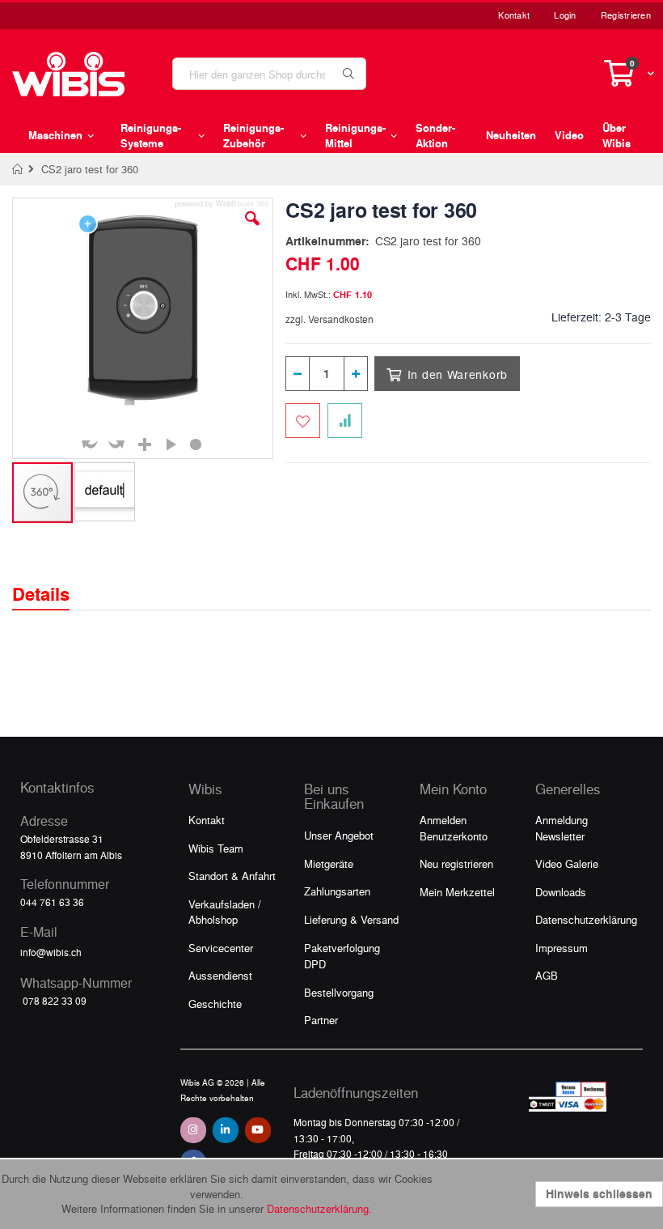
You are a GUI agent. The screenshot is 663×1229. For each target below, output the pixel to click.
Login (565, 15)
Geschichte (215, 1003)
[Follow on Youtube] (258, 1130)
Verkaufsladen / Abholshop (224, 912)
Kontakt (514, 15)
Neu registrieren (456, 863)
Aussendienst (220, 975)
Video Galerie (566, 863)
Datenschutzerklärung (586, 919)
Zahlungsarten (337, 891)
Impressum (561, 947)
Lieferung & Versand (351, 919)
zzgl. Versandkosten (329, 319)
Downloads (560, 891)
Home (18, 169)
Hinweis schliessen (599, 1193)
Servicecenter (220, 947)
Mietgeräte (328, 863)
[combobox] (269, 73)
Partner (321, 1019)
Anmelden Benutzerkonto (454, 828)
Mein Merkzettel (457, 891)
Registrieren (626, 15)
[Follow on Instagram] (193, 1130)
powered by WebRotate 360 (221, 204)
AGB (546, 975)
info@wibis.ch (51, 952)
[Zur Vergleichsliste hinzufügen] (344, 420)
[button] (252, 230)
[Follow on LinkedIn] (226, 1130)
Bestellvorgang (339, 992)
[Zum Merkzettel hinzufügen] (302, 420)
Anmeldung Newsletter (561, 828)
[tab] (53, 580)
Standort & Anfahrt (232, 875)
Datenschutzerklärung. (319, 1208)
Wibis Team (215, 848)
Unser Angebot (339, 835)
